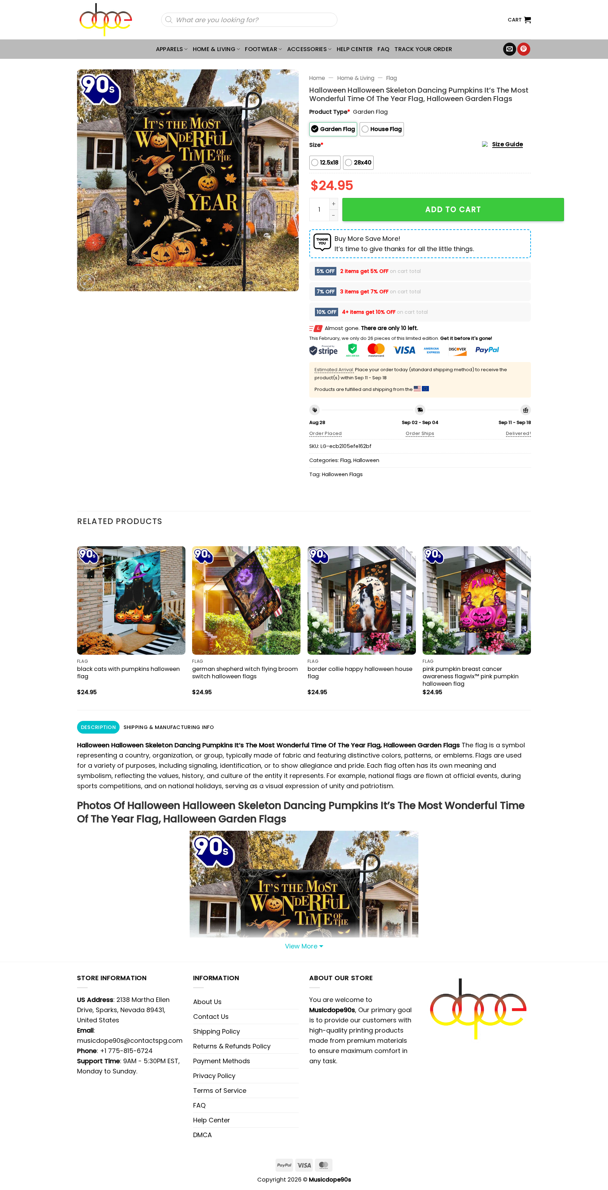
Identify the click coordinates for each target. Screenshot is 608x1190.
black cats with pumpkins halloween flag (128, 672)
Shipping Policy (216, 1031)
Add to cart (453, 209)
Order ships (420, 433)
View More (301, 946)
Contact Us (211, 1016)
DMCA (202, 1134)
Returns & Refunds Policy (232, 1046)
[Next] (530, 622)
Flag (391, 78)
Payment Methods (221, 1061)
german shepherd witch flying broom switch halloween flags (245, 672)
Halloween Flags (342, 474)
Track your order (423, 49)
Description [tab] (98, 727)
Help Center (355, 49)
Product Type (329, 112)
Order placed (325, 433)
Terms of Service (219, 1090)
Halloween (366, 460)
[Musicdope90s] (109, 19)
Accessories (307, 49)
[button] (519, 19)
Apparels (169, 49)
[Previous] (77, 622)
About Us (207, 1001)
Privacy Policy (214, 1075)
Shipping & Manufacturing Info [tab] (169, 727)
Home (317, 78)
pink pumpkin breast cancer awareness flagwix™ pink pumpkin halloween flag (471, 676)
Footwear (261, 49)
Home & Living (214, 49)
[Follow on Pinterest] (523, 49)
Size (316, 145)
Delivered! (518, 433)
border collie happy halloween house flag (360, 672)
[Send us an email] (509, 49)
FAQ (384, 49)
